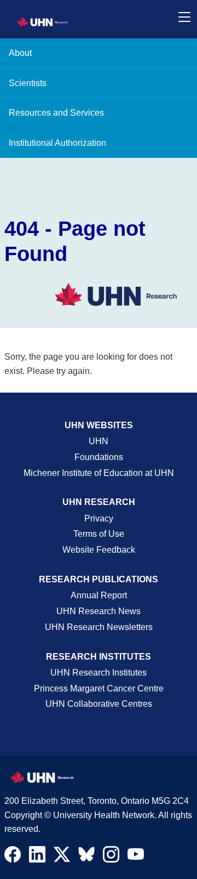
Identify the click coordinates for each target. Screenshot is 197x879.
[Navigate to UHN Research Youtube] (136, 857)
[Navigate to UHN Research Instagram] (111, 857)
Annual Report (99, 595)
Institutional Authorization (57, 143)
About (20, 53)
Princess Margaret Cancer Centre (99, 688)
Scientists (28, 83)
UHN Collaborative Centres (98, 703)
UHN (98, 441)
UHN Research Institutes (98, 672)
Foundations (98, 457)
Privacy (98, 518)
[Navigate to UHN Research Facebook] (12, 857)
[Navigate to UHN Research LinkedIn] (37, 857)
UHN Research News (98, 611)
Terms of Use (98, 533)
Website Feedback (98, 549)
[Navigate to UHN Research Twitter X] (62, 857)
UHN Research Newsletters (99, 627)
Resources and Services (56, 112)
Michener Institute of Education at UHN (99, 473)
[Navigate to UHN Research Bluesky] (86, 855)
